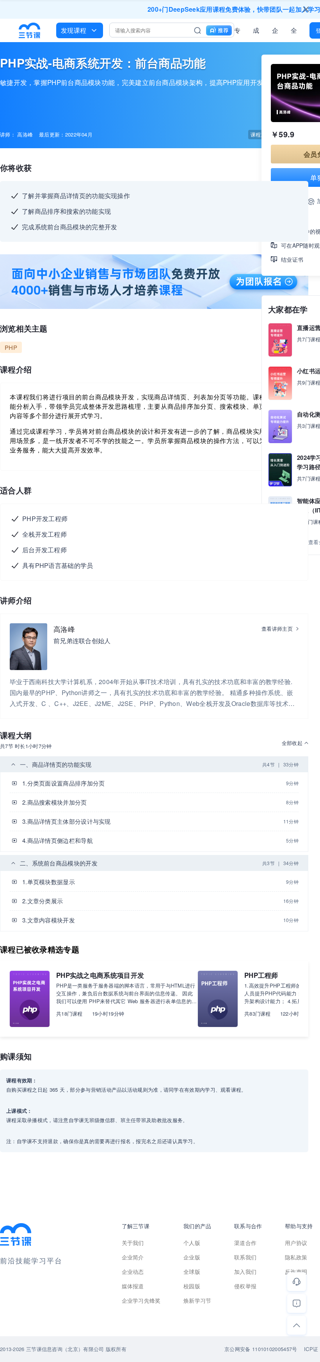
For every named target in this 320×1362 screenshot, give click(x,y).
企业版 (275, 32)
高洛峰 (64, 629)
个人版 (191, 1243)
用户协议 (296, 1243)
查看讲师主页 (277, 628)
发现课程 (73, 30)
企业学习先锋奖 (141, 1300)
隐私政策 (296, 1257)
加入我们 (245, 1271)
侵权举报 (245, 1286)
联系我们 (245, 1257)
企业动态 (133, 1271)
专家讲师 (237, 32)
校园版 (191, 1286)
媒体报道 (133, 1286)
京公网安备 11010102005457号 (260, 1349)
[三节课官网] (30, 30)
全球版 (294, 32)
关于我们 (133, 1243)
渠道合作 (245, 1243)
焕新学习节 (197, 1300)
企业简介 (133, 1257)
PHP (11, 347)
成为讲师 (256, 32)
